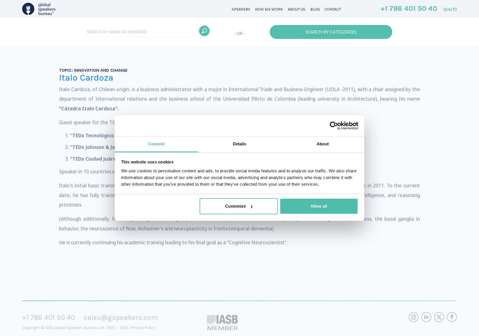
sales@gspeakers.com (120, 317)
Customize (235, 206)
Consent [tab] (156, 143)
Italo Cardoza (86, 78)
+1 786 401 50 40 (419, 9)
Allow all (318, 206)
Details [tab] (239, 143)
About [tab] (323, 143)
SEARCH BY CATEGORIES (330, 32)
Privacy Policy (143, 327)
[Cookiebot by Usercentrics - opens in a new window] (334, 125)
